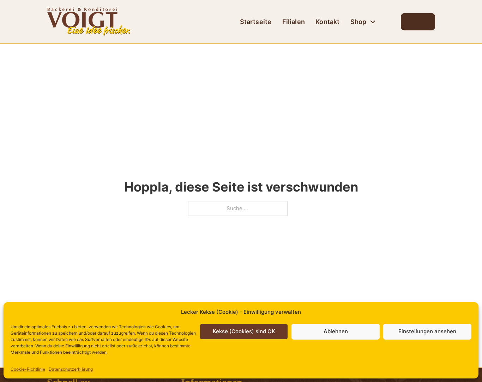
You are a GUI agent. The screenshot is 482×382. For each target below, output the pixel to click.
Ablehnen (336, 331)
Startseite (256, 21)
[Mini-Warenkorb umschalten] (418, 23)
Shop (358, 21)
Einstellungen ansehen (427, 331)
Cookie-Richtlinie (28, 369)
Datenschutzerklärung (71, 369)
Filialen (293, 21)
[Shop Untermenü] (373, 22)
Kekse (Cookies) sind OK (244, 331)
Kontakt (327, 21)
